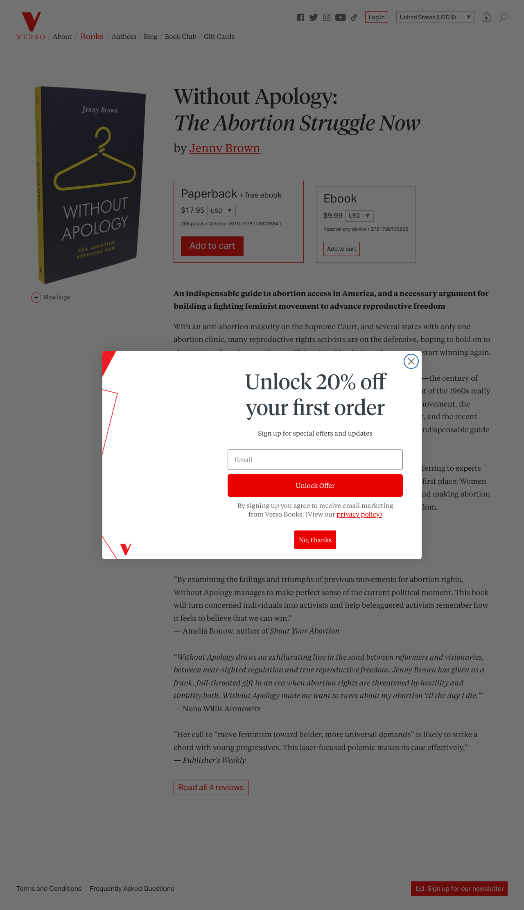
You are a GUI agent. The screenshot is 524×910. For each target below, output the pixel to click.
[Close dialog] (411, 361)
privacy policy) (359, 514)
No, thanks (315, 539)
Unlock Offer (315, 485)
